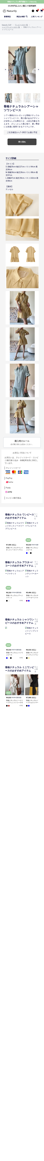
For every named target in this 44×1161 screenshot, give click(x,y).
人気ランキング (36, 16)
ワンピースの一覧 (21, 25)
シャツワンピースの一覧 (11, 27)
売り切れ (22, 142)
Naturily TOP (6, 25)
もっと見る (35, 516)
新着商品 (7, 16)
